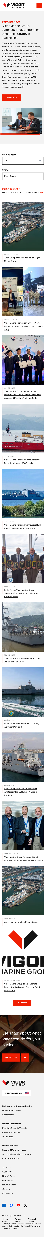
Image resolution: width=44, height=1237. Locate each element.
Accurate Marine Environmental (17, 1154)
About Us (6, 1168)
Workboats (7, 1137)
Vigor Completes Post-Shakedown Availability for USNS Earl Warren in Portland (21, 792)
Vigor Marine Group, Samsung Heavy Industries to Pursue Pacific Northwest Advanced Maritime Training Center (22, 394)
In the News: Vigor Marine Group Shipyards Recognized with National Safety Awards (21, 593)
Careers (6, 1189)
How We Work (9, 1185)
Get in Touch (11, 1057)
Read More (12, 97)
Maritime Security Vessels (14, 1128)
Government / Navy (11, 1110)
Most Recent (10, 176)
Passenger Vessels (11, 1132)
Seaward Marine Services (14, 1150)
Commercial (8, 1115)
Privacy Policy (18, 1220)
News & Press (8, 1176)
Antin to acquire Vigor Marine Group (21, 922)
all (5, 161)
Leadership (7, 1180)
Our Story (6, 1172)
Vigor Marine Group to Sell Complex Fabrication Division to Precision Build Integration (22, 987)
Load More (22, 1003)
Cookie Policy (5, 1220)
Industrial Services (11, 1159)
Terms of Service (32, 1220)
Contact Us (7, 1193)
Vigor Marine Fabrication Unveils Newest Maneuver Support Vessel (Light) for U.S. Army (23, 326)
